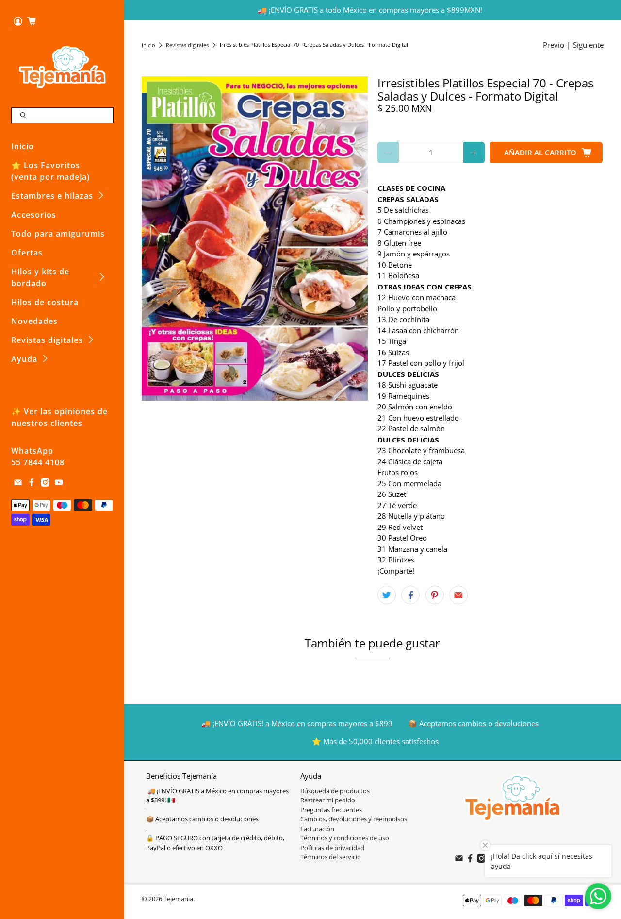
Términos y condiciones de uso (344, 838)
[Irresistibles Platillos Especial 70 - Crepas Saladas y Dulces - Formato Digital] (255, 238)
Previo (553, 45)
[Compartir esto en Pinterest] (434, 595)
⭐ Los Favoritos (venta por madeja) (50, 171)
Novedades (34, 321)
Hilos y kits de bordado (40, 277)
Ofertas (27, 252)
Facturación (317, 828)
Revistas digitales (47, 340)
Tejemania (178, 899)
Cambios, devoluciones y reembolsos (353, 819)
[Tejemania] (62, 67)
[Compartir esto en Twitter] (386, 595)
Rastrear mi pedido (327, 800)
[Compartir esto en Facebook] (410, 595)
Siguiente (588, 45)
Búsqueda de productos (335, 790)
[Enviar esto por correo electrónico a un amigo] (458, 595)
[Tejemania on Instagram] (45, 483)
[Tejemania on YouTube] (58, 483)
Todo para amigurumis (58, 233)
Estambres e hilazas (52, 195)
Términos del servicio (330, 856)
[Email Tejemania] (18, 483)
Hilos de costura (45, 302)
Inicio (22, 146)
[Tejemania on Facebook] (31, 483)
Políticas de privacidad (332, 847)
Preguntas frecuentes (331, 809)
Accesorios (33, 214)
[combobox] (62, 115)
